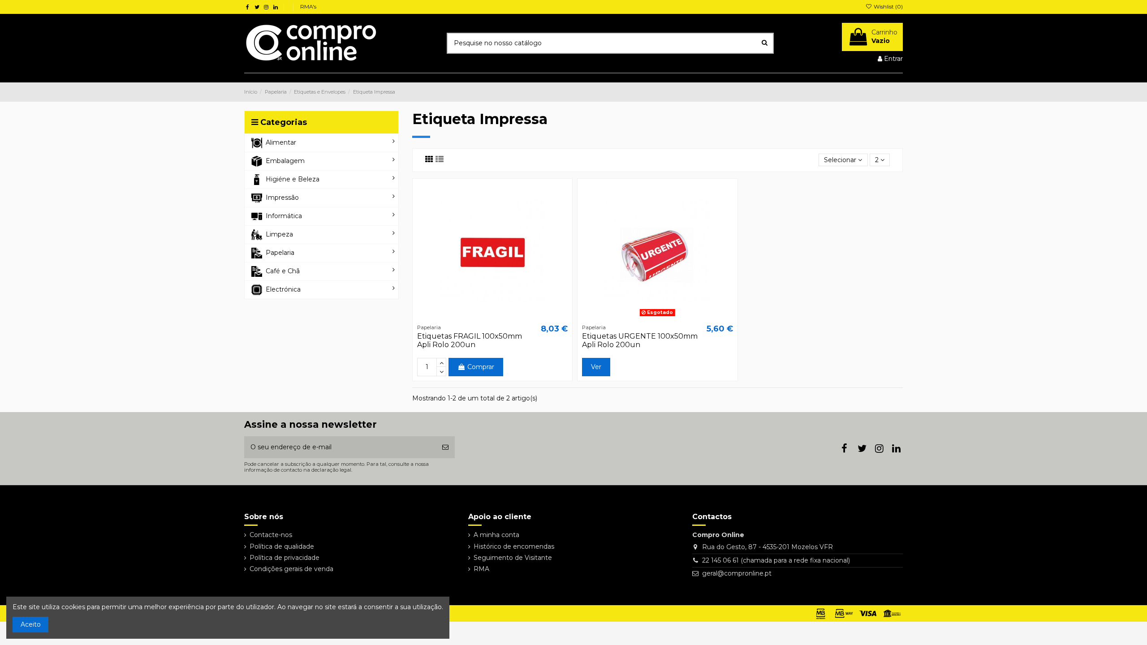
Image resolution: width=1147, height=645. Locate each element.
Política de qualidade (282, 546)
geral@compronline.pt (737, 573)
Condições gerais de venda (291, 569)
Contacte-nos (271, 535)
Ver (596, 367)
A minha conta (496, 535)
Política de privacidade (284, 558)
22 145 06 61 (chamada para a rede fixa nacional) (776, 560)
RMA (481, 569)
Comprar (480, 367)
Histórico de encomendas (514, 546)
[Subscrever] (445, 447)
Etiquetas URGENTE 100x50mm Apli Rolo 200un (640, 340)
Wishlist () (887, 6)
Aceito (31, 624)
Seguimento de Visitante (513, 558)
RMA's (308, 6)
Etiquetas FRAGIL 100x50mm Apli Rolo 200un (469, 340)
